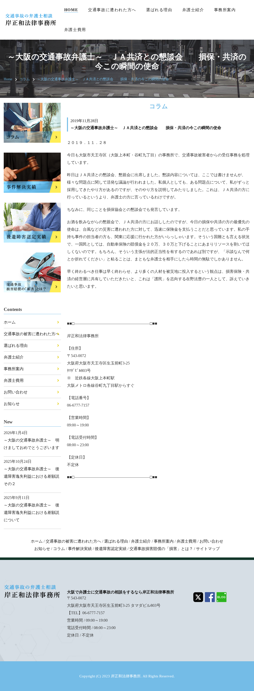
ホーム (10, 322)
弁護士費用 (75, 30)
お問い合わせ (16, 392)
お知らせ (12, 404)
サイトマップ (208, 549)
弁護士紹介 (193, 10)
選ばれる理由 (159, 10)
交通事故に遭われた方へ (112, 10)
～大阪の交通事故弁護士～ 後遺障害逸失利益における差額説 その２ (33, 476)
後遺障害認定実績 (111, 549)
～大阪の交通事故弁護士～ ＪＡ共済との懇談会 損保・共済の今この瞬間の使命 (103, 79)
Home (71, 10)
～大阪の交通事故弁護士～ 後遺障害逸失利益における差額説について (31, 512)
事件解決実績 (80, 549)
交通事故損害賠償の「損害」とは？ (161, 549)
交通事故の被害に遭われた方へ (31, 334)
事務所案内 (225, 10)
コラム (24, 79)
